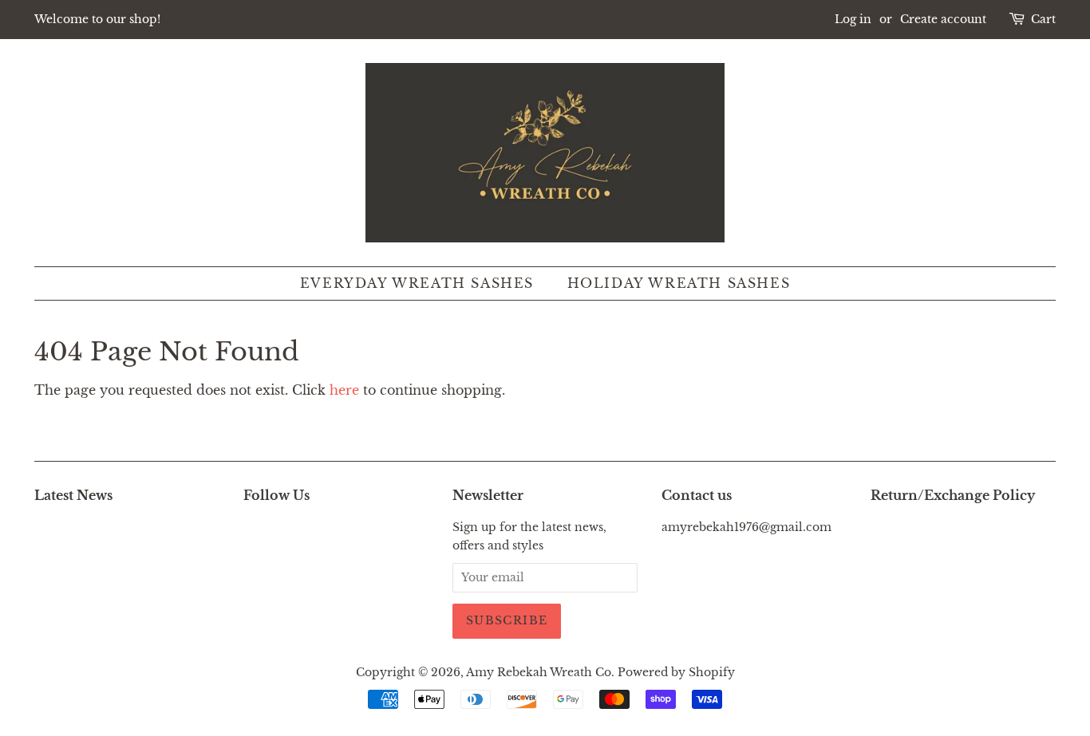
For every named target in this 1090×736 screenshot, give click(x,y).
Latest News (73, 495)
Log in (853, 19)
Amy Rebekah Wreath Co (538, 672)
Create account (943, 19)
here (344, 390)
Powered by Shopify (676, 672)
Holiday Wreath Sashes (679, 283)
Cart (1043, 19)
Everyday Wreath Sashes (417, 283)
